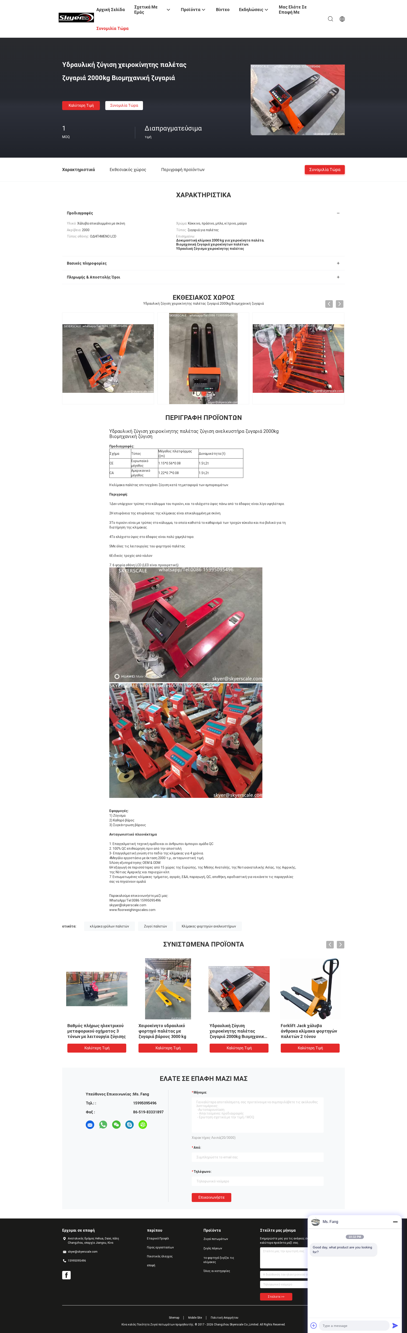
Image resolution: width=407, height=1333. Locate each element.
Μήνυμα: (200, 1092)
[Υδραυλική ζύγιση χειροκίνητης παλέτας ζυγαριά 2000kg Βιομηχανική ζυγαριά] (298, 100)
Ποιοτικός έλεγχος (160, 1256)
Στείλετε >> (276, 1296)
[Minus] (395, 1222)
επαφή (151, 1265)
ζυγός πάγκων (213, 1248)
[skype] (129, 1124)
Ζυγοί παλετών (155, 926)
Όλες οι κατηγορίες (217, 1271)
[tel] (156, 1124)
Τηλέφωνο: (203, 1171)
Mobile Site (195, 1317)
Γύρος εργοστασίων (160, 1247)
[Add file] (313, 1325)
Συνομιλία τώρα (124, 105)
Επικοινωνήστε (211, 1197)
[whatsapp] (103, 1124)
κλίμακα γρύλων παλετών (109, 926)
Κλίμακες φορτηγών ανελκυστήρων (209, 926)
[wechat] (116, 1124)
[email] (90, 1124)
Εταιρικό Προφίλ (158, 1238)
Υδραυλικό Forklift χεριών (236, 1025)
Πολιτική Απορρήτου (224, 1317)
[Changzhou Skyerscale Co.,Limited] (76, 17)
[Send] (395, 1325)
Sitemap (174, 1317)
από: (197, 1147)
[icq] (142, 1124)
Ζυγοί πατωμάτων (216, 1239)
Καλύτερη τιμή (81, 105)
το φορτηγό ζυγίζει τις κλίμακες (219, 1260)
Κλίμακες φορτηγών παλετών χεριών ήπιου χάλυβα (90, 1031)
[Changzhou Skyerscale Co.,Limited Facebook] (66, 1275)
